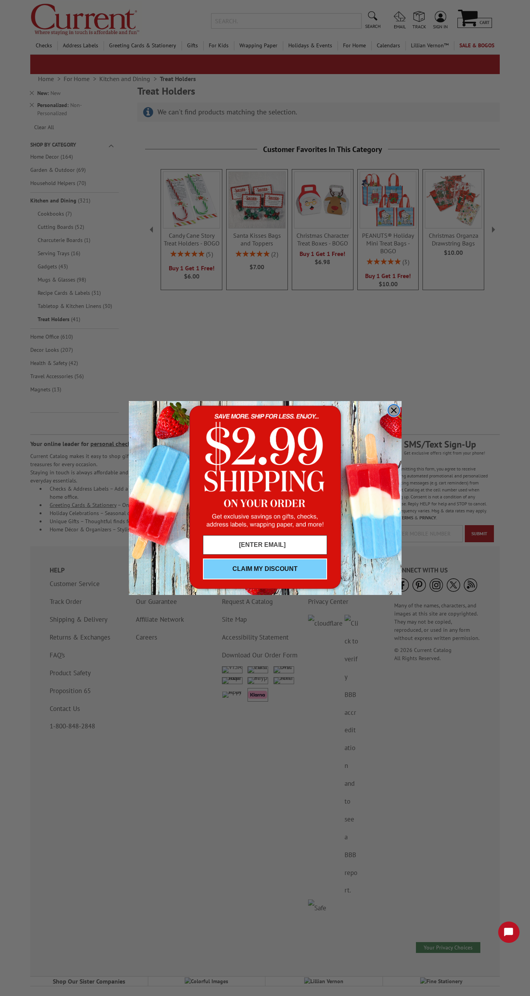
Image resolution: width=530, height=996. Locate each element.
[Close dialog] (394, 410)
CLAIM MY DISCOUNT (265, 568)
